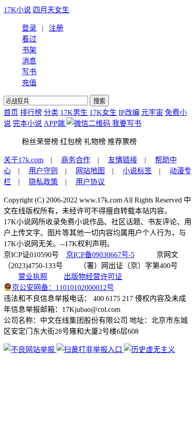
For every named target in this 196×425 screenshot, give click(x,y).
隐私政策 (43, 182)
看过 (29, 39)
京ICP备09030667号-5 (100, 255)
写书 (29, 72)
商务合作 (75, 160)
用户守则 (43, 171)
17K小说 (17, 10)
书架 (29, 50)
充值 (29, 83)
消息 (29, 61)
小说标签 (137, 171)
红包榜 (71, 141)
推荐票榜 (122, 141)
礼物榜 (95, 141)
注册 (56, 28)
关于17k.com (23, 160)
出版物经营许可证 (93, 276)
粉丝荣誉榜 (40, 141)
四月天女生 (51, 10)
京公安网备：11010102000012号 (63, 287)
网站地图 (90, 171)
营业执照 (32, 276)
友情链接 (122, 160)
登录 (29, 28)
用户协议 (90, 182)
